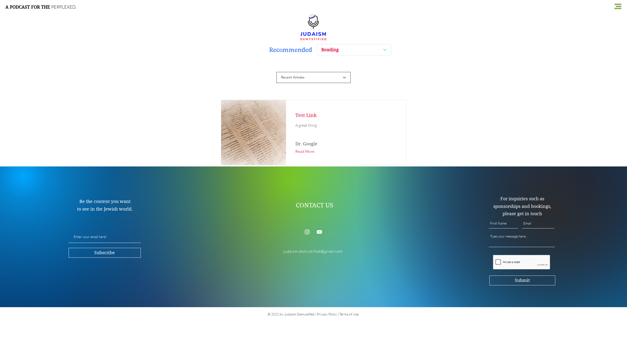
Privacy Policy (327, 314)
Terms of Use (349, 314)
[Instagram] (307, 232)
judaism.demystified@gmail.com (313, 251)
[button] (618, 6)
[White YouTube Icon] (319, 232)
